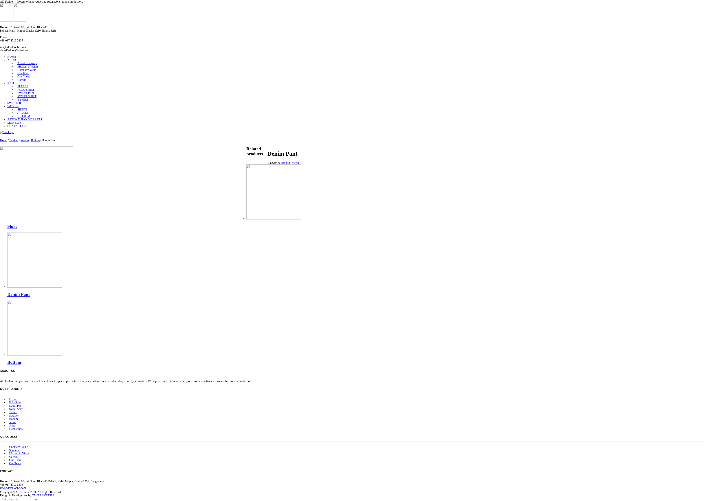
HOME (11, 56)
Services (14, 450)
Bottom (35, 140)
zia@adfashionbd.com (13, 487)
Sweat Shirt (16, 409)
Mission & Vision (19, 453)
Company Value (18, 446)
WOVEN (13, 106)
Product (13, 140)
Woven (25, 140)
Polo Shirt (15, 402)
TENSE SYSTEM (43, 495)
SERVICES (14, 122)
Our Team (15, 463)
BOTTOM (23, 116)
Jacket (12, 422)
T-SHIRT (22, 99)
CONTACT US (16, 126)
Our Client (15, 460)
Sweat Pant (15, 405)
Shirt (12, 425)
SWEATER (14, 102)
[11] (36, 218)
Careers (21, 79)
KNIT (10, 83)
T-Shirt (13, 412)
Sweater (14, 415)
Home (3, 140)
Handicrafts (16, 428)
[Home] (7, 132)
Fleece (13, 399)
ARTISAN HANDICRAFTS (24, 119)
